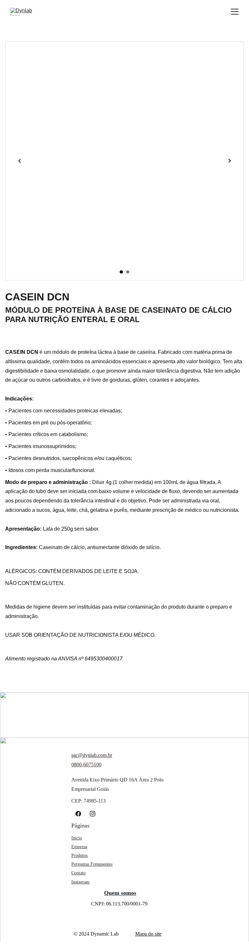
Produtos (79, 855)
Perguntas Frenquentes (92, 864)
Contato (78, 873)
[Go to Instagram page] (92, 813)
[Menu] (235, 12)
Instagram (80, 882)
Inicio (76, 838)
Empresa (79, 846)
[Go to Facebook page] (78, 813)
